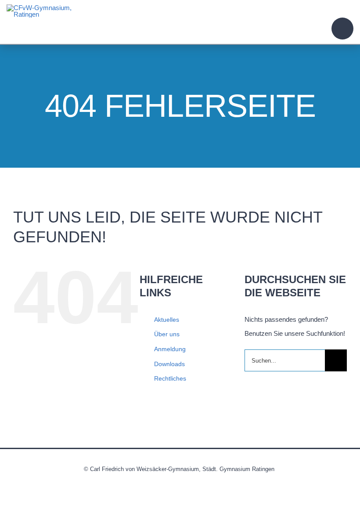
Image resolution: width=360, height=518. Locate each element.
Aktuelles (166, 319)
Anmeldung (170, 349)
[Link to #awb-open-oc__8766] (342, 29)
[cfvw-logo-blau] (39, 7)
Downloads (169, 363)
